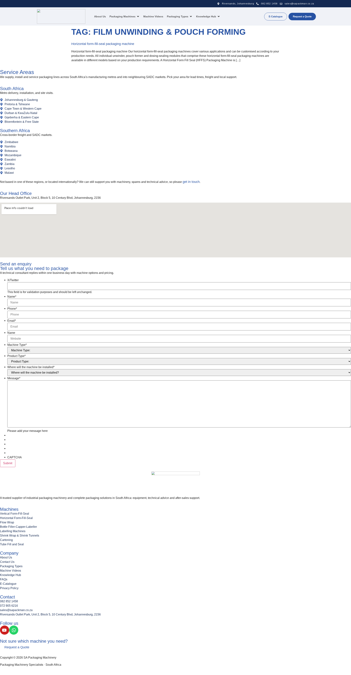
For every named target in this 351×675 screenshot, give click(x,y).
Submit (7, 463)
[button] (124, 16)
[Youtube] (4, 630)
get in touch (191, 182)
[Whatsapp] (13, 630)
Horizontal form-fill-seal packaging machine (102, 44)
